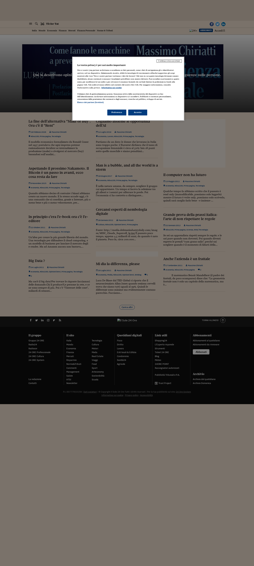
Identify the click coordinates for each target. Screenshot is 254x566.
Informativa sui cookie (111, 88)
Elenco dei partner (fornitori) (90, 102)
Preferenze (116, 112)
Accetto (138, 112)
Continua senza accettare (169, 61)
